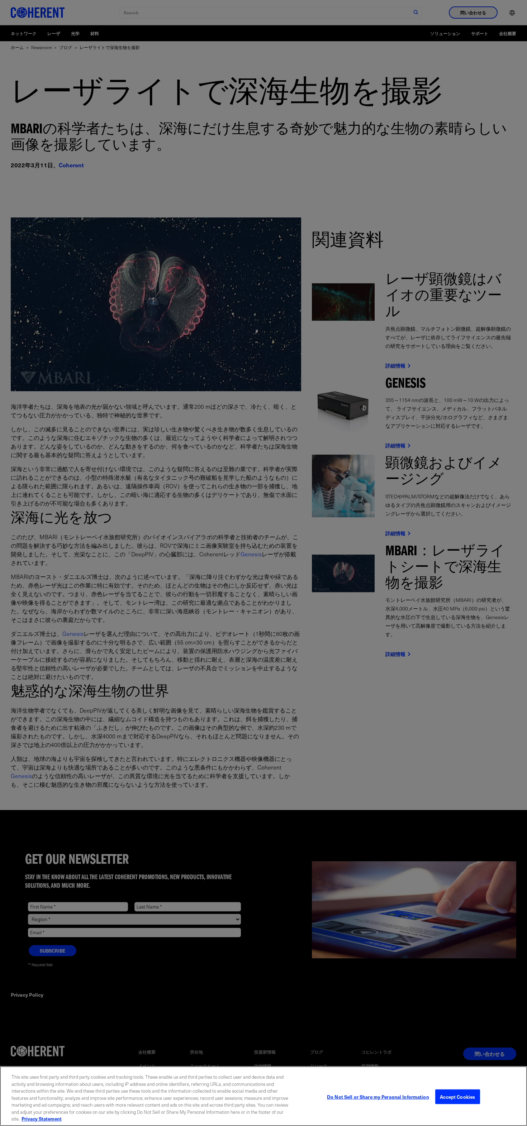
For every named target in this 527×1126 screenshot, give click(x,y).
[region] (263, 1096)
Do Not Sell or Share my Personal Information (378, 1096)
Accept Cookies (457, 1096)
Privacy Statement (42, 1118)
